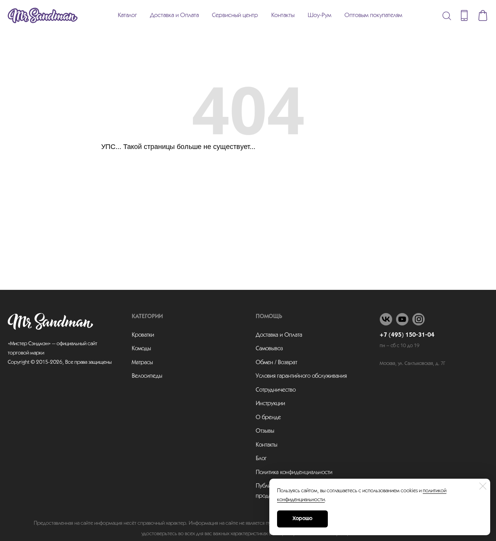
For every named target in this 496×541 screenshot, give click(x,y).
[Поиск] (447, 15)
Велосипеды (147, 376)
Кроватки (143, 335)
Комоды (141, 348)
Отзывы (265, 431)
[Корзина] (482, 15)
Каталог (127, 15)
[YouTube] (402, 319)
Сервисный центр (235, 15)
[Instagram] (418, 319)
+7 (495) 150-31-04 (407, 335)
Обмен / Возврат (276, 362)
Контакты (282, 15)
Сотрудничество (276, 390)
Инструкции (270, 403)
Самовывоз (269, 348)
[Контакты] (464, 15)
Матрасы (142, 362)
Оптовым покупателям (373, 15)
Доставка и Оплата (174, 15)
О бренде (268, 417)
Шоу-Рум (319, 15)
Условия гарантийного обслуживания (301, 376)
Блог (261, 458)
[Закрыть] (482, 486)
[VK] (386, 319)
